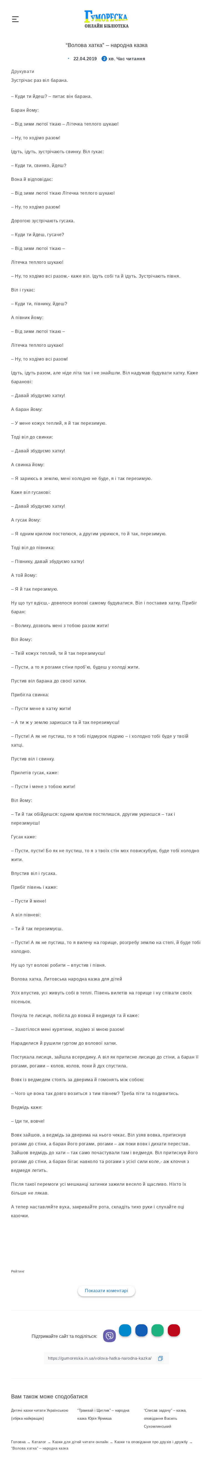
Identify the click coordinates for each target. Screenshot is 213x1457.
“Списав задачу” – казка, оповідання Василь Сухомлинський (165, 1418)
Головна (18, 1442)
